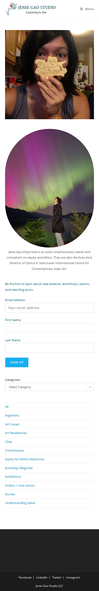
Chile (8, 442)
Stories (10, 494)
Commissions (14, 450)
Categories (12, 380)
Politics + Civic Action (20, 485)
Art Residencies (16, 433)
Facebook (25, 577)
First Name (13, 320)
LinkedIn (41, 577)
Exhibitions (13, 476)
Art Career (12, 424)
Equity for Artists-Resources (24, 459)
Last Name (12, 340)
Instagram (73, 577)
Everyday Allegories (19, 468)
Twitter (57, 577)
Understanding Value (20, 503)
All (6, 406)
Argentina (12, 415)
